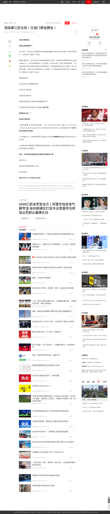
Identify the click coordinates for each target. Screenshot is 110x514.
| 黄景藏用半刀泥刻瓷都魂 (91, 362)
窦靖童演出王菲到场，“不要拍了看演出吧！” (94, 211)
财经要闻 (85, 233)
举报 (75, 32)
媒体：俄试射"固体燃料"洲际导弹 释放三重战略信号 (52, 311)
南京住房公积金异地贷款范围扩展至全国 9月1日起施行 (53, 442)
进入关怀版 (22, 2)
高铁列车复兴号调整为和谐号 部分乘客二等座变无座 (52, 267)
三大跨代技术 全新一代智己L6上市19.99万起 (94, 335)
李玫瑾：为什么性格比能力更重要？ (92, 385)
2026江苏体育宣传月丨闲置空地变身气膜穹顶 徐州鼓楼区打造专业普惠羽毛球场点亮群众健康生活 (47, 208)
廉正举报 (80, 512)
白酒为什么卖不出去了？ (41, 386)
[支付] (79, 2)
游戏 (88, 382)
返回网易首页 (24, 218)
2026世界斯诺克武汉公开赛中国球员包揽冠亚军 (50, 411)
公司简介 (39, 512)
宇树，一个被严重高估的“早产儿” (91, 256)
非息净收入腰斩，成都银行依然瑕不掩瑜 (93, 264)
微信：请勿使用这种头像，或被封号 (46, 355)
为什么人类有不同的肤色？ (89, 393)
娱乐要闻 (85, 195)
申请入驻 (74, 22)
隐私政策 (59, 512)
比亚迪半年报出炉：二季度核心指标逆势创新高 (50, 432)
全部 (105, 49)
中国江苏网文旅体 (25, 32)
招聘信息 (49, 512)
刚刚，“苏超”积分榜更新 (41, 278)
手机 (83, 382)
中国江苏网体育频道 (94, 39)
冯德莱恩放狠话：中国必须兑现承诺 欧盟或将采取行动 (53, 234)
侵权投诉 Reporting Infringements (90, 512)
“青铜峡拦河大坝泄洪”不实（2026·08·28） (48, 452)
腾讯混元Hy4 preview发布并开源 (91, 304)
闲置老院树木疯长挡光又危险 (43, 486)
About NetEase (32, 512)
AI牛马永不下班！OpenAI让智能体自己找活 (94, 300)
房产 (98, 382)
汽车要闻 (85, 313)
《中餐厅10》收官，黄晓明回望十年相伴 (93, 219)
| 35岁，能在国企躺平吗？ (90, 358)
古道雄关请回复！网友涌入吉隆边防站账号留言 (50, 421)
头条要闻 (85, 151)
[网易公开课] (68, 2)
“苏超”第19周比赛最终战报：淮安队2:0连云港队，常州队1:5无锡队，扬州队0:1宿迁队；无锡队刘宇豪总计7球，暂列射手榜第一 (54, 398)
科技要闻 (85, 272)
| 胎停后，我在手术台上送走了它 (93, 366)
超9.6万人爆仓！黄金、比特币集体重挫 (92, 260)
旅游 (93, 382)
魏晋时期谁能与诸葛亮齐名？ (90, 397)
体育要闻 (85, 107)
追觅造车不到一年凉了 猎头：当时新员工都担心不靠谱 (53, 321)
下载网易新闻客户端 (40, 218)
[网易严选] (74, 2)
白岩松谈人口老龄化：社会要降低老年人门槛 (94, 389)
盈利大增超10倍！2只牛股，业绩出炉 (46, 332)
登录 (89, 2)
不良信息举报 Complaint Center (69, 512)
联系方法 (44, 512)
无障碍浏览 (16, 2)
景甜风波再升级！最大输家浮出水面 (92, 215)
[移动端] (62, 2)
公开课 (104, 382)
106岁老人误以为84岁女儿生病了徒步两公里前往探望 (55, 257)
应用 (10, 2)
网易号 (11, 23)
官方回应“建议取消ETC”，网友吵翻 (45, 376)
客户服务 (54, 512)
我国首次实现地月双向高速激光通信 (46, 475)
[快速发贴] (10, 41)
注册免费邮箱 (95, 2)
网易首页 (5, 2)
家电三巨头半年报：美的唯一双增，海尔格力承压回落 (52, 288)
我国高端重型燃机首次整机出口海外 (46, 365)
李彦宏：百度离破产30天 (89, 401)
